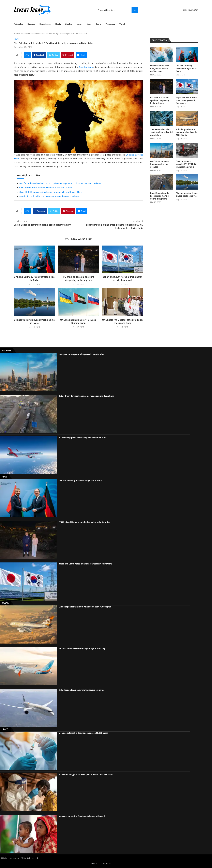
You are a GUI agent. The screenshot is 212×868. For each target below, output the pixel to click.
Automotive (18, 24)
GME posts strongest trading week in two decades (159, 164)
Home (16, 33)
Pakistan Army (86, 66)
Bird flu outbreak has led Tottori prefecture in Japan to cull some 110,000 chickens (60, 183)
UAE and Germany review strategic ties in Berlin (186, 68)
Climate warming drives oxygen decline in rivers (186, 194)
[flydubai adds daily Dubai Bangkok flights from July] (28, 666)
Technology (110, 24)
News (89, 24)
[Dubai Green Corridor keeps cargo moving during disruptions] (161, 181)
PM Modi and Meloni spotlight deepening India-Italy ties (159, 100)
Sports (98, 24)
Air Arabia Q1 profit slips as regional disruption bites (82, 438)
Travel (122, 24)
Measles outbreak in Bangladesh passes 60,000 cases (159, 68)
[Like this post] (28, 55)
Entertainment (45, 24)
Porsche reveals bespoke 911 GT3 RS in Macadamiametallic (186, 164)
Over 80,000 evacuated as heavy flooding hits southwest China (50, 191)
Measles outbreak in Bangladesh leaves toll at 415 (82, 816)
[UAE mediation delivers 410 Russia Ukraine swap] (78, 302)
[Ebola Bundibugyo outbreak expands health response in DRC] (28, 792)
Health (58, 24)
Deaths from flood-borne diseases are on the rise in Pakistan (49, 196)
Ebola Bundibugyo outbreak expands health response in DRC (86, 774)
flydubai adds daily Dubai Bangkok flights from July (82, 648)
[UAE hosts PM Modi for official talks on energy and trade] (122, 302)
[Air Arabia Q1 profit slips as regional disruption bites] (28, 455)
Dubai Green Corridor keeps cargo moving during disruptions (160, 196)
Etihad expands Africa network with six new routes (81, 690)
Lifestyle (68, 24)
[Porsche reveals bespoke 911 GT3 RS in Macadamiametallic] (187, 150)
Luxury (79, 24)
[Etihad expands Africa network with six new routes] (28, 708)
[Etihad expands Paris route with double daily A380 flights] (187, 118)
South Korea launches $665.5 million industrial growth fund (161, 132)
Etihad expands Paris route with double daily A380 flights (186, 132)
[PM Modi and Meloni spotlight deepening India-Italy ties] (78, 259)
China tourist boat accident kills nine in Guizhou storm (45, 187)
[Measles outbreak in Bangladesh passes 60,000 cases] (161, 54)
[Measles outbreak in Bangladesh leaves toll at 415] (28, 834)
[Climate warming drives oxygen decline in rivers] (34, 302)
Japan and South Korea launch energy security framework (186, 100)
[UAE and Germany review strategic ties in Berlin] (34, 259)
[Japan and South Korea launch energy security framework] (122, 259)
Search (135, 10)
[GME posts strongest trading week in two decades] (161, 150)
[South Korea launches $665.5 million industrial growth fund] (161, 118)
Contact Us (106, 863)
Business (31, 24)
